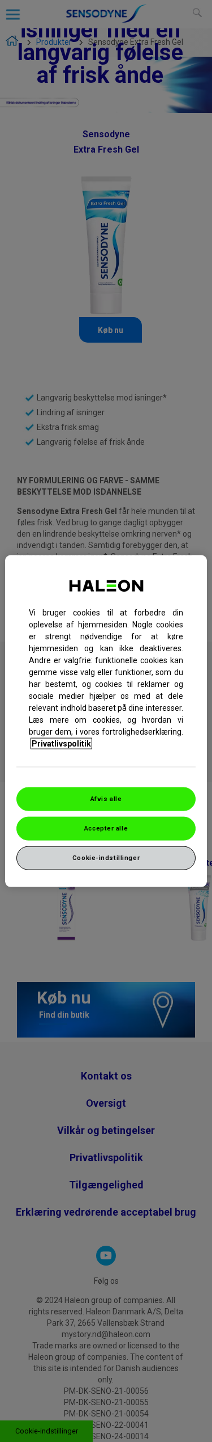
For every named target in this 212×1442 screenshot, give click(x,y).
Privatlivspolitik (61, 743)
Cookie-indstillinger (106, 857)
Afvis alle (106, 799)
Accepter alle (106, 828)
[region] (105, 721)
